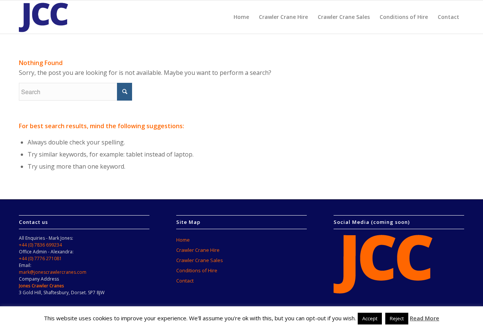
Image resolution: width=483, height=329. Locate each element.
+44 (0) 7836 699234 (40, 245)
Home (183, 239)
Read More (424, 318)
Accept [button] (369, 318)
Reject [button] (397, 318)
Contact (185, 280)
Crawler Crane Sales (199, 260)
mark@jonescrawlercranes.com (52, 272)
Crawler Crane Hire (198, 250)
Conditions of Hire (196, 270)
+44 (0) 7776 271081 (40, 258)
